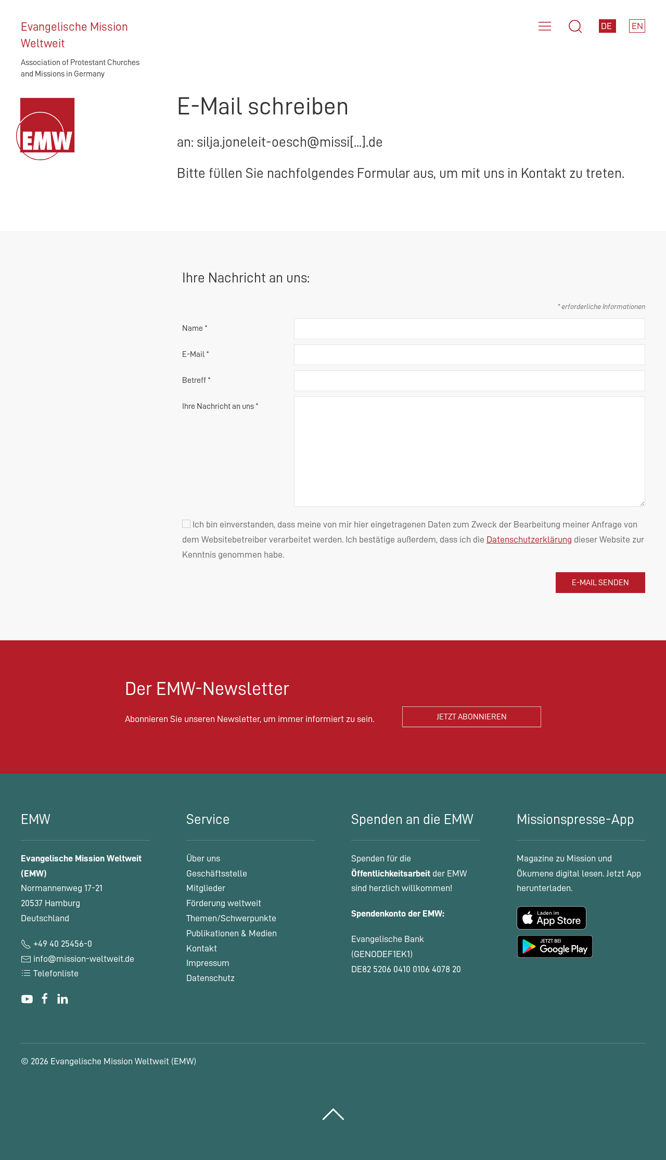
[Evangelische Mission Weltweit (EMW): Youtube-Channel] (27, 998)
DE (607, 26)
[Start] (48, 141)
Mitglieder (205, 888)
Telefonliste (55, 973)
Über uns (203, 858)
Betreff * (196, 380)
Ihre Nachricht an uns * (220, 406)
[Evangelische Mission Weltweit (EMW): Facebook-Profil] (45, 998)
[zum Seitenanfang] (333, 1114)
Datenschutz (210, 978)
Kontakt (201, 948)
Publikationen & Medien (231, 933)
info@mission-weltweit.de (83, 958)
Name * (195, 328)
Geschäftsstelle (216, 873)
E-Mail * (195, 354)
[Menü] (545, 26)
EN (637, 26)
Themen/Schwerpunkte (231, 918)
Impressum (207, 963)
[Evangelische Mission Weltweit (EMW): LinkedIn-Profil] (62, 998)
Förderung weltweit (223, 903)
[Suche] (575, 26)
